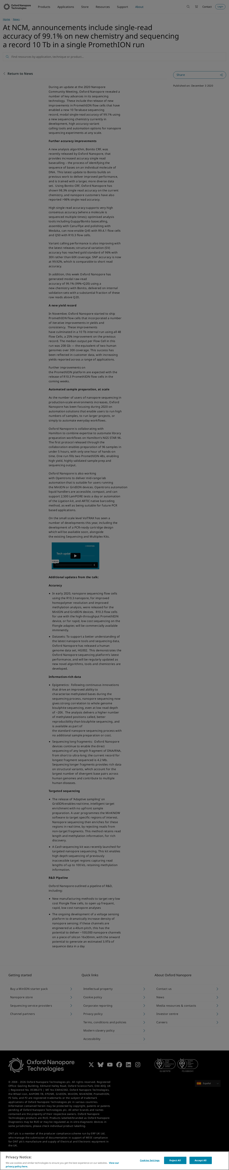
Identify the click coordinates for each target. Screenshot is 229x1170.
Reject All (175, 1160)
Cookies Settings (150, 1160)
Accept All (200, 1160)
